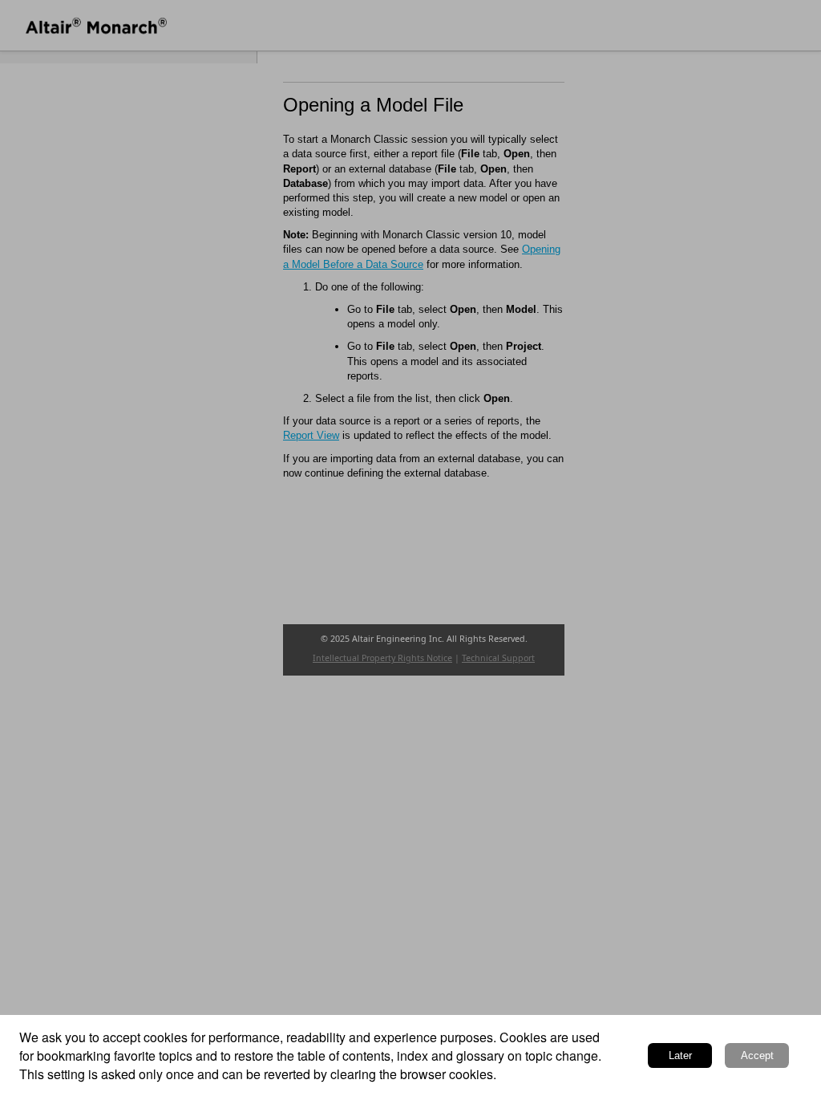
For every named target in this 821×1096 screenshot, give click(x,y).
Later (680, 1055)
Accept (757, 1055)
